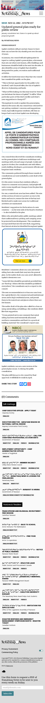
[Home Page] (16, 13)
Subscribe (7, 693)
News (4, 23)
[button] (4, 671)
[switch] (41, 650)
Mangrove (9, 666)
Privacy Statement (10, 649)
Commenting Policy (10, 652)
